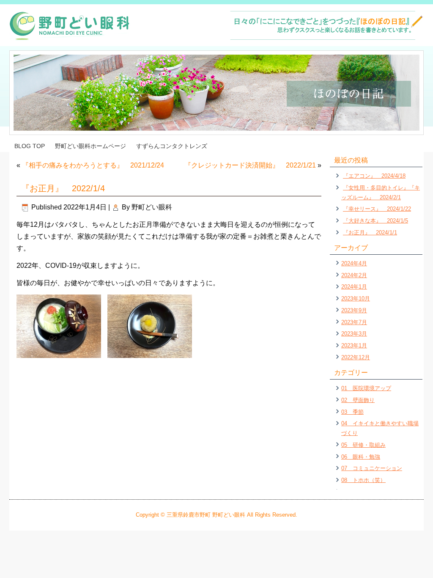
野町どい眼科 (152, 207)
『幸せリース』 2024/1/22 (377, 209)
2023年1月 (354, 345)
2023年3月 (354, 333)
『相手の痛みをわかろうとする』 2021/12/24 (93, 165)
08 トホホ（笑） (363, 480)
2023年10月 (355, 298)
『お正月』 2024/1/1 (370, 232)
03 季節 (352, 412)
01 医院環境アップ (366, 388)
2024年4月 (354, 263)
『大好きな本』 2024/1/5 (375, 220)
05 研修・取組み (363, 445)
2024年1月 (354, 286)
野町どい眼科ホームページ (90, 146)
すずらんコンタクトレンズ (171, 146)
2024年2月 (354, 275)
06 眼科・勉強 (360, 457)
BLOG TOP (29, 146)
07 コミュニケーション (371, 468)
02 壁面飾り (358, 400)
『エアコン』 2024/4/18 (374, 176)
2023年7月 (354, 322)
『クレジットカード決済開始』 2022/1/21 (250, 165)
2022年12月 (355, 357)
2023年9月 (354, 310)
